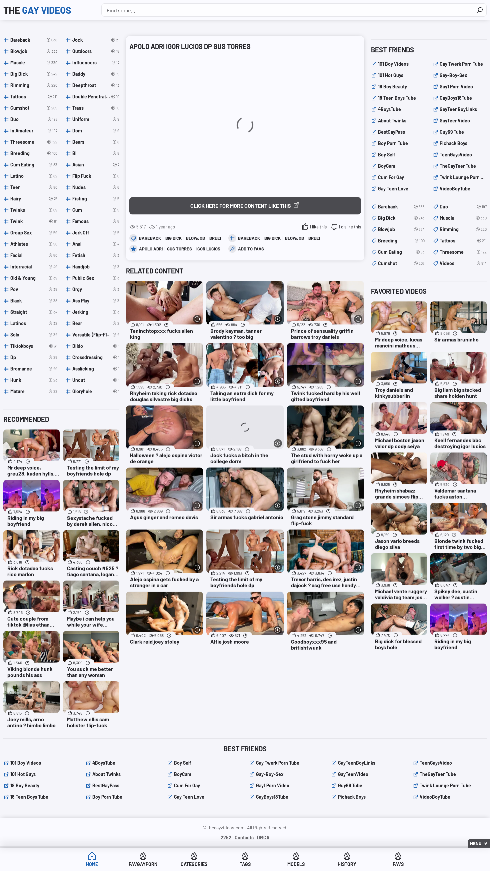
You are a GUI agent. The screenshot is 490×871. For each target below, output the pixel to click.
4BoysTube (389, 109)
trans (95, 108)
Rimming (463, 229)
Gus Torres (179, 248)
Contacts (244, 837)
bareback (249, 238)
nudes (95, 187)
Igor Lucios (208, 248)
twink (33, 221)
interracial (33, 266)
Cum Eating (401, 252)
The (37, 10)
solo (33, 334)
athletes (33, 244)
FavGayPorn (143, 864)
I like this (318, 226)
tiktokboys (33, 346)
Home (92, 864)
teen (33, 187)
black (33, 300)
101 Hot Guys (390, 75)
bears (95, 142)
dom (95, 130)
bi (95, 153)
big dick (272, 238)
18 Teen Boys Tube (397, 98)
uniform (95, 119)
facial (33, 255)
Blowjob (195, 238)
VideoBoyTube (455, 188)
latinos (33, 323)
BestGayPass (391, 132)
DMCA (263, 837)
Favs (398, 864)
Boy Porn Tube (393, 143)
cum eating (33, 164)
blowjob (294, 238)
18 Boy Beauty (392, 86)
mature (33, 391)
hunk (33, 380)
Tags (245, 864)
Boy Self (386, 154)
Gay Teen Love (393, 188)
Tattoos (463, 240)
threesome (33, 142)
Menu (475, 843)
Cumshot (401, 263)
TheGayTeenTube (458, 166)
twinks (33, 210)
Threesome (463, 252)
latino (33, 176)
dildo (95, 346)
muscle (33, 62)
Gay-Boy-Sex (453, 75)
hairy (33, 198)
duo (33, 119)
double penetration (95, 96)
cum (95, 210)
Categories (194, 864)
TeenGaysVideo (456, 154)
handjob (95, 266)
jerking (95, 312)
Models (296, 864)
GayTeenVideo (455, 120)
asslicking (95, 368)
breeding (33, 153)
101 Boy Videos (393, 64)
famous (95, 221)
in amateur (33, 130)
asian (95, 164)
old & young (33, 278)
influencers (95, 62)
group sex (33, 232)
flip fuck (95, 176)
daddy (95, 74)
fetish (95, 255)
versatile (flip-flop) (95, 334)
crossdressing (95, 357)
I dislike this (350, 226)
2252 (226, 837)
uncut (95, 380)
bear (95, 323)
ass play (95, 300)
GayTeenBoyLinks (458, 109)
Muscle (463, 218)
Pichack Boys (453, 143)
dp (33, 357)
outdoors (95, 51)
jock (95, 40)
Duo (463, 206)
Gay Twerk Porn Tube (461, 64)
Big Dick (173, 238)
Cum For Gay (391, 177)
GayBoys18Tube (456, 98)
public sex (95, 278)
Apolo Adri (151, 248)
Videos (463, 263)
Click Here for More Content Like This (240, 205)
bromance (33, 368)
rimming (33, 85)
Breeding (401, 240)
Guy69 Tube (452, 132)
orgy (95, 289)
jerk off (95, 232)
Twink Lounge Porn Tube (463, 177)
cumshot (33, 108)
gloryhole (95, 391)
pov (33, 289)
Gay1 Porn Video (456, 86)
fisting (95, 198)
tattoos (33, 96)
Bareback (150, 238)
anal (95, 244)
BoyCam (386, 166)
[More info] (197, 319)
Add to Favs (251, 248)
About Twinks (392, 120)
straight (33, 312)
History (347, 864)
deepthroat (95, 85)
